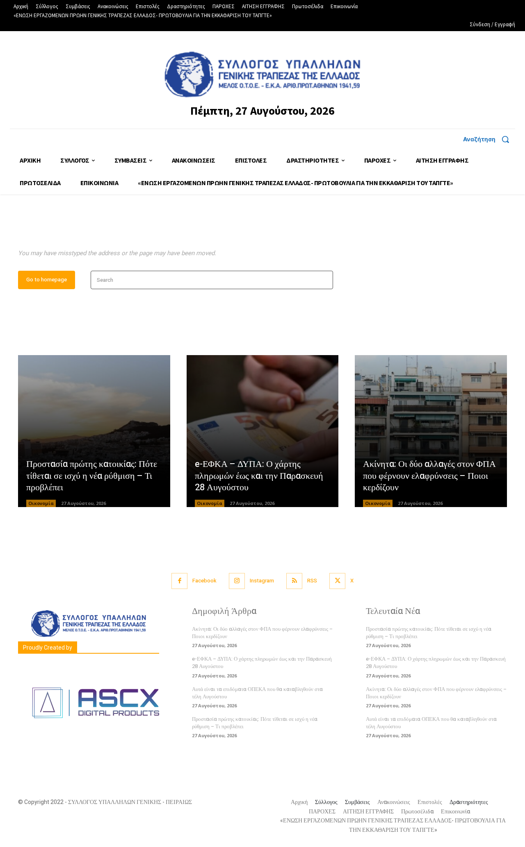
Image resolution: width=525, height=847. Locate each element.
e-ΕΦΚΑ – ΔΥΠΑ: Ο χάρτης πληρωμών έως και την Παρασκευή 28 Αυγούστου (259, 475)
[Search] (324, 280)
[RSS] (294, 581)
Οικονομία (41, 503)
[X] (337, 581)
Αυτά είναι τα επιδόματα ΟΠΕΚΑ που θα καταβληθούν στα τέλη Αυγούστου (257, 692)
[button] (489, 139)
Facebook (204, 580)
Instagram (262, 580)
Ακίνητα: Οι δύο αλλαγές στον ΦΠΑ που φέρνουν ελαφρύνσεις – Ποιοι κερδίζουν (429, 475)
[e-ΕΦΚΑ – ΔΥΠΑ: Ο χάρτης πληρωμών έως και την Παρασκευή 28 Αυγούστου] (263, 431)
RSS (312, 580)
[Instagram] (237, 581)
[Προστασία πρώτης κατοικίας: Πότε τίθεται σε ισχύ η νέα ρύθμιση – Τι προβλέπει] (94, 431)
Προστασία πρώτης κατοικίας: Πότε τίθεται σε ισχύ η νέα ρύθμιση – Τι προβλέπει (91, 475)
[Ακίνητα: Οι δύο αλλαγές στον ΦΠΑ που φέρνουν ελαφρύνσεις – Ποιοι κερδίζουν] (431, 431)
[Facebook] (179, 581)
